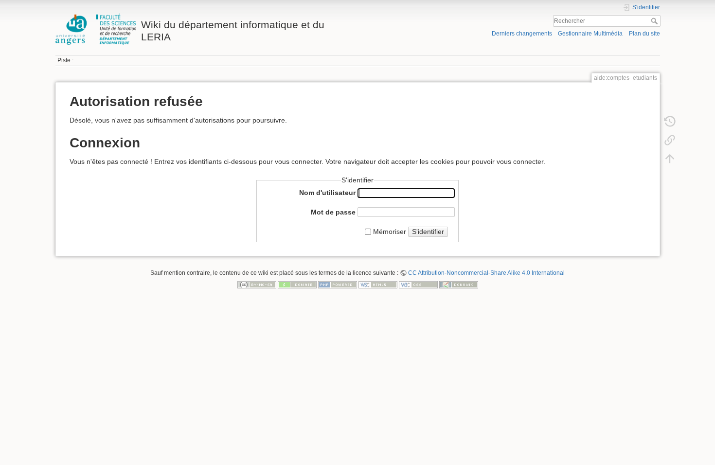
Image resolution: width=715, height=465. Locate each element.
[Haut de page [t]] (670, 158)
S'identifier (428, 231)
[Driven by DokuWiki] (458, 284)
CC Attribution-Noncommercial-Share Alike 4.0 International (486, 272)
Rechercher (655, 21)
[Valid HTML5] (377, 284)
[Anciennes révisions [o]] (670, 121)
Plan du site (644, 33)
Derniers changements (522, 33)
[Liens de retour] (670, 140)
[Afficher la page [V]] (670, 103)
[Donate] (297, 284)
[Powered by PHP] (337, 284)
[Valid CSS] (418, 284)
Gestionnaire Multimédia (590, 33)
